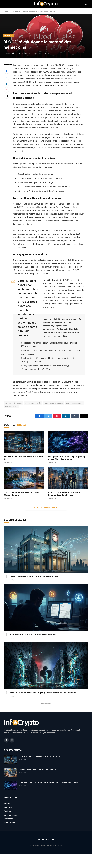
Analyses (7, 811)
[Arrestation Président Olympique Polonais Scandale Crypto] (68, 478)
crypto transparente (33, 403)
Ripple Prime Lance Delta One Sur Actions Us (24, 457)
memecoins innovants (74, 403)
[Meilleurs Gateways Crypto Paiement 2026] (10, 772)
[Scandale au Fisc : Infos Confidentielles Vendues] (46, 607)
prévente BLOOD (11, 407)
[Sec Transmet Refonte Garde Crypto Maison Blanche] (24, 478)
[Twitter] (6, 77)
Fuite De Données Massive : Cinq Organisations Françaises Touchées (43, 692)
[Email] (6, 95)
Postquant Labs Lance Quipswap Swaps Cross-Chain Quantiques (67, 457)
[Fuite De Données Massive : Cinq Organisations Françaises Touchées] (46, 665)
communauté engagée (13, 403)
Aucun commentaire (26, 53)
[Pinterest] (6, 89)
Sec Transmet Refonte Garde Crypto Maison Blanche (21, 493)
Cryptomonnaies (10, 815)
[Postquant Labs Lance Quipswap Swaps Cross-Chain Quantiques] (68, 442)
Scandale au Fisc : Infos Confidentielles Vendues (33, 634)
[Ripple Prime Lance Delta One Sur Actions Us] (24, 442)
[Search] (85, 4)
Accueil (7, 803)
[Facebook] (6, 71)
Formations (8, 819)
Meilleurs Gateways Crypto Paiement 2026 (38, 769)
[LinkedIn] (6, 83)
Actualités (8, 35)
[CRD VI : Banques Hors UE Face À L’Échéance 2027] (46, 549)
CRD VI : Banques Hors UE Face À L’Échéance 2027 (34, 576)
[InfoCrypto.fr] (46, 3)
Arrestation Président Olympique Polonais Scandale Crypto (64, 493)
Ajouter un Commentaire (46, 508)
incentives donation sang (53, 403)
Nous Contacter (10, 823)
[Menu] (6, 4)
